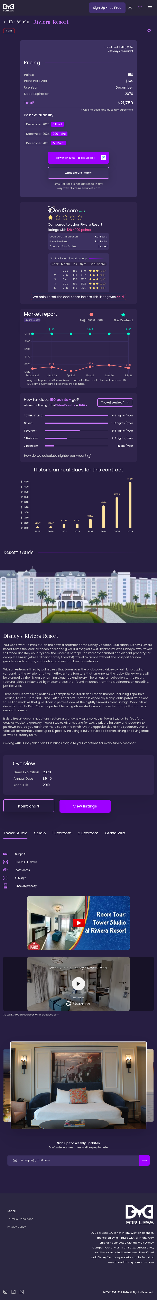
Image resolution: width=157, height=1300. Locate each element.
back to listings (4, 22)
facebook (13, 1292)
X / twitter (22, 1292)
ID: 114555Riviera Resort (78, 275)
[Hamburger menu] (150, 7)
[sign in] (130, 7)
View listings (85, 806)
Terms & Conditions (20, 1219)
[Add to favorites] (149, 31)
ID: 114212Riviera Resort (78, 283)
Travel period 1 (112, 402)
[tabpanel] (78, 929)
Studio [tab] (40, 833)
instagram (5, 1292)
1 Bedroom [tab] (62, 833)
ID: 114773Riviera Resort (78, 270)
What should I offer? (78, 172)
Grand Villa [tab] (115, 833)
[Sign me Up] (144, 1160)
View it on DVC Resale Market (75, 158)
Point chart (29, 806)
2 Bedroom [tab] (88, 833)
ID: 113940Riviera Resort (78, 288)
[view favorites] (140, 7)
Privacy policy (16, 1226)
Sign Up (107, 7)
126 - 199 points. (79, 229)
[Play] (78, 923)
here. (81, 384)
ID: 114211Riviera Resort (78, 279)
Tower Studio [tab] (15, 833)
